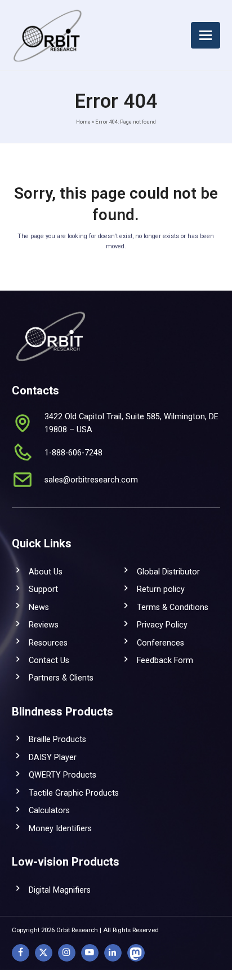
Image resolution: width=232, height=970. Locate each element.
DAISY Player (53, 757)
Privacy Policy (162, 624)
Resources (48, 642)
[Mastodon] (136, 953)
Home (83, 121)
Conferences (160, 642)
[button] (205, 35)
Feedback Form (165, 660)
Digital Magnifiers (60, 889)
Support (43, 589)
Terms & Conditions (172, 607)
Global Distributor (168, 571)
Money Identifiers (60, 828)
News (39, 607)
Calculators (49, 810)
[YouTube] (90, 953)
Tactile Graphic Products (74, 792)
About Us (46, 571)
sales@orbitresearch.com (91, 479)
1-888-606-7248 (73, 452)
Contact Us (49, 660)
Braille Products (57, 739)
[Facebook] (20, 953)
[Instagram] (66, 953)
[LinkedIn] (113, 953)
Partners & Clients (61, 677)
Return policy (161, 589)
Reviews (44, 624)
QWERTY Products (62, 774)
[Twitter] (43, 953)
